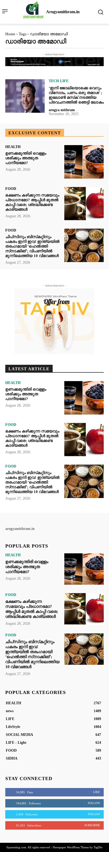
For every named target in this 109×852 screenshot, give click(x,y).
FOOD (10, 189)
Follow (94, 803)
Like (96, 792)
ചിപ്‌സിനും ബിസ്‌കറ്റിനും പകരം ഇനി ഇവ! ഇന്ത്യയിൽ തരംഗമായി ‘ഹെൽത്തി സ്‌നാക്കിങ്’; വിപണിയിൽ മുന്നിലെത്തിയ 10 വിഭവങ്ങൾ (32, 246)
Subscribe (92, 825)
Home (10, 34)
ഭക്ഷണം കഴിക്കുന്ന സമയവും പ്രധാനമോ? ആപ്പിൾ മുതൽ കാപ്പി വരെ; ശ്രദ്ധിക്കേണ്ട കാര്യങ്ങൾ (31, 609)
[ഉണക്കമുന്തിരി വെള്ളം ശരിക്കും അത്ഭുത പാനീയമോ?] (84, 161)
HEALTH (13, 147)
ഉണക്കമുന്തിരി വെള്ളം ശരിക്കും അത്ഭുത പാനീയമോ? (25, 158)
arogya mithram (62, 110)
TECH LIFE (59, 81)
